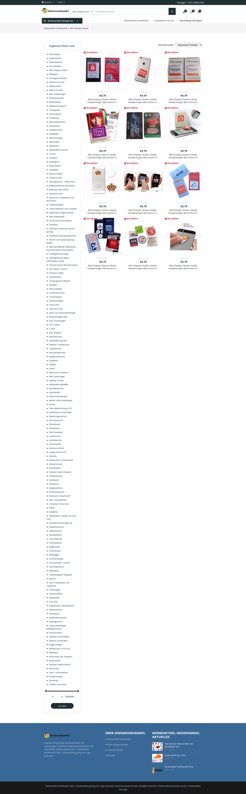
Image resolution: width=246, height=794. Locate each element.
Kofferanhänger (55, 558)
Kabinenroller (54, 86)
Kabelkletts (53, 134)
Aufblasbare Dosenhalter (60, 412)
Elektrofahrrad (55, 62)
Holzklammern (55, 130)
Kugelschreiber (55, 644)
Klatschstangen (55, 138)
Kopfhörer (53, 360)
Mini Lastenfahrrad (57, 500)
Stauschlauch (54, 114)
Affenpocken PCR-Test (59, 648)
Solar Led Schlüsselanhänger (61, 312)
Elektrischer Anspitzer (58, 372)
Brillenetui (53, 652)
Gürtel (51, 368)
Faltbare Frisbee (56, 380)
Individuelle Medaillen (58, 384)
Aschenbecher (55, 440)
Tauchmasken (55, 296)
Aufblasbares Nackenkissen (61, 605)
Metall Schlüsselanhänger (60, 400)
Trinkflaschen (54, 348)
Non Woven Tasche (57, 269)
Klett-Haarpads (55, 432)
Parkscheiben (54, 165)
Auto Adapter (54, 332)
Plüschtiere (53, 668)
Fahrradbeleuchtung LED (60, 408)
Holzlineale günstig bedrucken (62, 235)
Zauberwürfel (54, 58)
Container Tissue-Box (58, 504)
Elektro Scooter (55, 90)
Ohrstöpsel (53, 613)
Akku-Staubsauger (57, 94)
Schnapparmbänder (57, 78)
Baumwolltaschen (56, 352)
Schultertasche (55, 476)
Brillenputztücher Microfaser (61, 185)
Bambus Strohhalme (58, 640)
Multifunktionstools (57, 617)
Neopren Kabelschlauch (59, 664)
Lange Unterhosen (57, 452)
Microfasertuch (55, 420)
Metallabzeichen (56, 388)
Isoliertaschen (55, 531)
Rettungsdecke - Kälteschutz (61, 181)
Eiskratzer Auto (55, 193)
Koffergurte (54, 161)
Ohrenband (53, 428)
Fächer (51, 404)
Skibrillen (52, 285)
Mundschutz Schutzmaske (60, 460)
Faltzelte (52, 456)
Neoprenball (54, 660)
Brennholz (53, 680)
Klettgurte (53, 74)
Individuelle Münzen (57, 340)
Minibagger (53, 554)
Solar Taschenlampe (58, 672)
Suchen (62, 706)
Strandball (53, 169)
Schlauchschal (55, 177)
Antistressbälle (55, 173)
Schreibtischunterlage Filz (60, 523)
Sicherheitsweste (56, 492)
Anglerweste (54, 546)
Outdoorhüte (54, 277)
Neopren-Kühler (56, 273)
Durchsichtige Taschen (59, 562)
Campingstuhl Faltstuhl (59, 281)
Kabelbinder (54, 597)
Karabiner (53, 511)
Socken (52, 153)
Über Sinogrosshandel (118, 744)
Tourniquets (54, 110)
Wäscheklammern (56, 122)
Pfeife (51, 507)
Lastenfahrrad (55, 538)
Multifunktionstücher (58, 149)
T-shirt (51, 328)
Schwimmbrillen (55, 300)
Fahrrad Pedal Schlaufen (59, 472)
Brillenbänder (54, 102)
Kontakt (111, 755)
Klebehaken (54, 141)
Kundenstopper (55, 676)
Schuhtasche (54, 436)
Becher (52, 578)
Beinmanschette (56, 448)
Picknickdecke (55, 542)
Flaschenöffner (55, 593)
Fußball (52, 364)
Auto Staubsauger (56, 320)
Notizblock (53, 484)
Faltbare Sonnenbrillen (58, 636)
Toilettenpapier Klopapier (60, 574)
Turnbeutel (53, 118)
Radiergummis (55, 621)
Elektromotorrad (56, 82)
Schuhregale (54, 589)
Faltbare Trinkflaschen (58, 344)
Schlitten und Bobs (57, 684)
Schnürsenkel (54, 444)
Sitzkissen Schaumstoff (59, 496)
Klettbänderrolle (56, 98)
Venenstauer (54, 54)
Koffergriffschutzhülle (58, 254)
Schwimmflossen (56, 292)
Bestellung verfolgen (191, 20)
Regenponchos (55, 488)
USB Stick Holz (55, 308)
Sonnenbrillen (54, 66)
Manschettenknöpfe (57, 396)
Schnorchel (53, 304)
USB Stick (53, 601)
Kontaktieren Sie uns (164, 20)
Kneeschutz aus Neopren (60, 656)
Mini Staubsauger (56, 376)
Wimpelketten (55, 535)
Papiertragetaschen (57, 416)
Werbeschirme (55, 632)
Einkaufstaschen (56, 527)
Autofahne (53, 570)
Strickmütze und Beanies (60, 220)
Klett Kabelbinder (56, 216)
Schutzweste (54, 550)
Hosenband (54, 126)
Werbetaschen (55, 609)
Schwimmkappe (55, 204)
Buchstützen (54, 468)
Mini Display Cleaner (79, 28)
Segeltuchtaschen (56, 356)
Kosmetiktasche (56, 566)
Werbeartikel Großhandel (136, 20)
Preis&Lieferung (115, 750)
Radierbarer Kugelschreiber (61, 212)
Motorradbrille (55, 289)
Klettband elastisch (57, 106)
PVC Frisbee (54, 324)
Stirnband (53, 224)
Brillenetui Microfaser (58, 189)
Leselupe (52, 157)
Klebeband (53, 145)
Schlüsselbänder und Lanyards (62, 208)
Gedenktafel (54, 392)
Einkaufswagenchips (57, 316)
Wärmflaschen (55, 336)
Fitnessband (54, 424)
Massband (53, 480)
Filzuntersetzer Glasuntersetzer (63, 265)
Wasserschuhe (55, 464)
